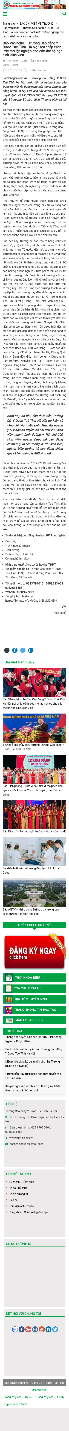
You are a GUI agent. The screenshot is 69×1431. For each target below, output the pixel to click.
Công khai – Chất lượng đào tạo (28, 1212)
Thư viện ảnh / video (21, 1206)
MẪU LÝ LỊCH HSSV (29, 1020)
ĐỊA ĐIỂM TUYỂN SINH (31, 999)
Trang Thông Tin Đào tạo (35, 1009)
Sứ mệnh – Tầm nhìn (21, 1182)
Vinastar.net (38, 1390)
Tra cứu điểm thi (27, 988)
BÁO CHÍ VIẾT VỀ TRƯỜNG (36, 23)
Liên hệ (13, 1200)
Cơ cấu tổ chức (18, 1188)
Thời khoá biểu (27, 977)
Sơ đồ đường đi (18, 1194)
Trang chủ (9, 23)
